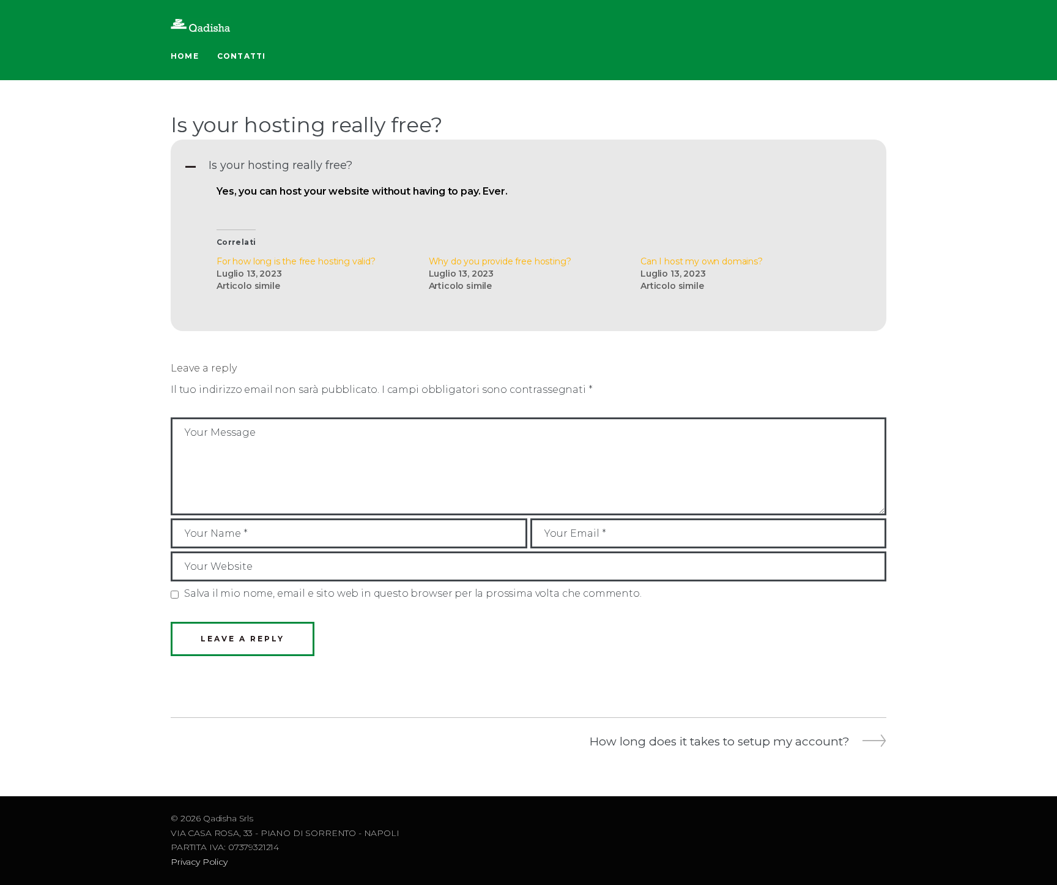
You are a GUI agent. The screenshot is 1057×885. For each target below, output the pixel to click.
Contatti (241, 56)
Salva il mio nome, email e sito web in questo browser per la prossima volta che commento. (413, 593)
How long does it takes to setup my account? (720, 742)
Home (185, 56)
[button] (528, 165)
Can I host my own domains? (701, 261)
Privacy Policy (199, 861)
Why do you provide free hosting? (500, 261)
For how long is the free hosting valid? (296, 261)
